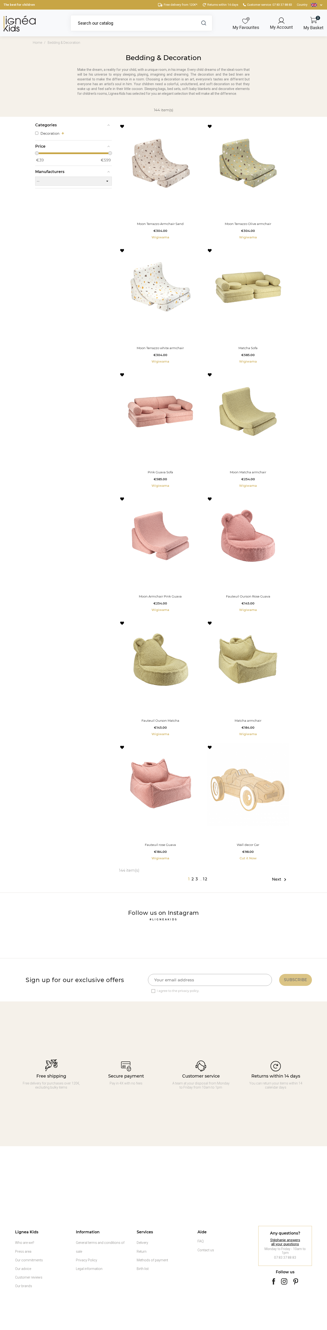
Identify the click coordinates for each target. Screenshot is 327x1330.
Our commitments (29, 1260)
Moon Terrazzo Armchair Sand (160, 224)
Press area (23, 1251)
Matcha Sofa (248, 348)
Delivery (142, 1243)
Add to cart (160, 211)
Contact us (205, 1250)
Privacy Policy (86, 1260)
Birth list (143, 1269)
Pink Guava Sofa (160, 472)
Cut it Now (248, 858)
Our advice (23, 1269)
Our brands (23, 1286)
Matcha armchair (248, 720)
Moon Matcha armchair (248, 472)
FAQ (200, 1241)
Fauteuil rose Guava (160, 845)
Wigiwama (160, 237)
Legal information (89, 1269)
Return (142, 1251)
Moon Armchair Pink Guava (160, 596)
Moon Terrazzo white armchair (160, 348)
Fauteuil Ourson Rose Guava (248, 596)
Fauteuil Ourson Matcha (160, 720)
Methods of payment (152, 1260)
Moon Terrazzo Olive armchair (248, 224)
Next (280, 880)
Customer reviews (28, 1277)
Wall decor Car (248, 845)
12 (205, 879)
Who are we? (24, 1243)
